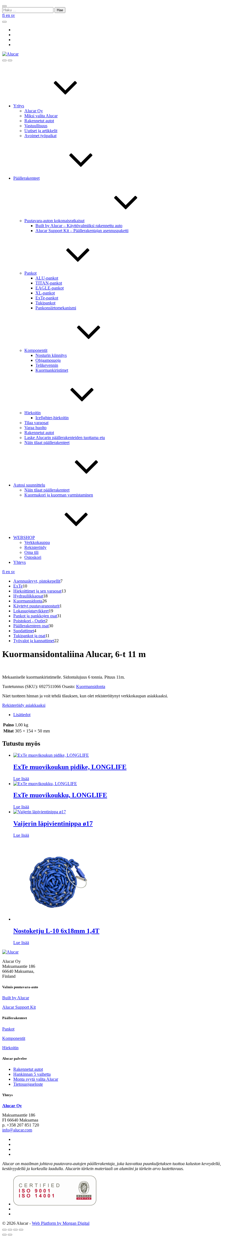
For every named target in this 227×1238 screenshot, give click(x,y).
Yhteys (19, 562)
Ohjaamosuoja (48, 360)
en (8, 15)
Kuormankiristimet (51, 370)
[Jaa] (15, 1230)
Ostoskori (32, 557)
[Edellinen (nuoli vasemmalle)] (4, 1235)
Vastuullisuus (35, 125)
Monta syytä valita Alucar (35, 1079)
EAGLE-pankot (49, 288)
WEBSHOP (24, 537)
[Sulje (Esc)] (21, 1230)
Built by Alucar (15, 997)
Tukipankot (45, 303)
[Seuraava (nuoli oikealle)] (10, 1235)
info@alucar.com (17, 1130)
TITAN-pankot (48, 283)
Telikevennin (46, 365)
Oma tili (31, 552)
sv (13, 15)
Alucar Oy (33, 110)
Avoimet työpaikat (40, 135)
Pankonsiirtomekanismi (55, 307)
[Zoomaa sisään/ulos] (4, 1230)
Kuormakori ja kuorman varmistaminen (58, 495)
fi (4, 15)
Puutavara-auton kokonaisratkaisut (54, 220)
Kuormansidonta (90, 686)
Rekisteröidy (35, 547)
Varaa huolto (35, 427)
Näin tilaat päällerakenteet (46, 442)
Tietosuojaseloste (28, 1084)
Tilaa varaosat (36, 422)
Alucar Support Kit (19, 1007)
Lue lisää (21, 778)
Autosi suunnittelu (29, 485)
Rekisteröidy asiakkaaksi (23, 705)
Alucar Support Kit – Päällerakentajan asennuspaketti (81, 230)
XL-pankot (45, 293)
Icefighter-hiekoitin (52, 417)
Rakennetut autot (39, 120)
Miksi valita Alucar (41, 115)
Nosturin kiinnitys (51, 355)
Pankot (30, 273)
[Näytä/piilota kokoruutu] (10, 1230)
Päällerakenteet (26, 178)
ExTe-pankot (46, 298)
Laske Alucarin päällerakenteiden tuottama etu (64, 437)
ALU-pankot (46, 278)
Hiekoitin (32, 412)
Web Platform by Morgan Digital (60, 1223)
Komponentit (35, 350)
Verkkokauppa (37, 542)
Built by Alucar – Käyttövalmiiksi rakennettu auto (78, 225)
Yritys (18, 105)
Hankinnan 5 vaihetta (32, 1074)
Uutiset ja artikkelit (40, 130)
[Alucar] (10, 952)
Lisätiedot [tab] (21, 714)
